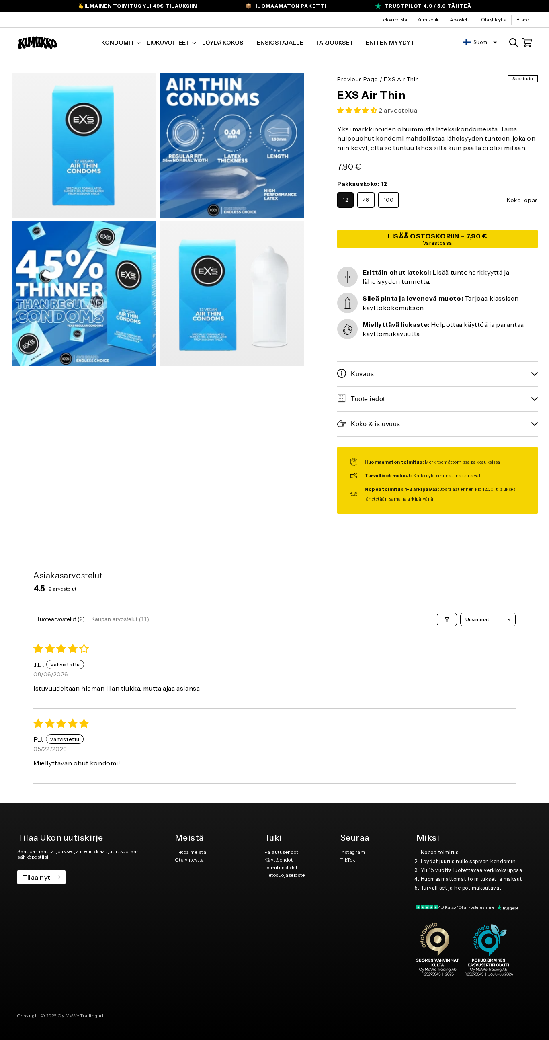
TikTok (348, 860)
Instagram (352, 852)
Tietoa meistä (393, 19)
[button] (118, 42)
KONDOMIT (118, 42)
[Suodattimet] (447, 619)
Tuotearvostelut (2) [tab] (61, 619)
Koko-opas (522, 200)
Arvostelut (460, 19)
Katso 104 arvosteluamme (470, 907)
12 (345, 200)
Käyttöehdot (278, 860)
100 (389, 200)
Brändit (524, 19)
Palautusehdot (281, 852)
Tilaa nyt (36, 877)
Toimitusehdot (281, 867)
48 (366, 200)
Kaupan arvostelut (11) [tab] (120, 619)
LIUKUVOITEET (168, 42)
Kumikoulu (428, 19)
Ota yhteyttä (493, 19)
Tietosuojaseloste (284, 875)
